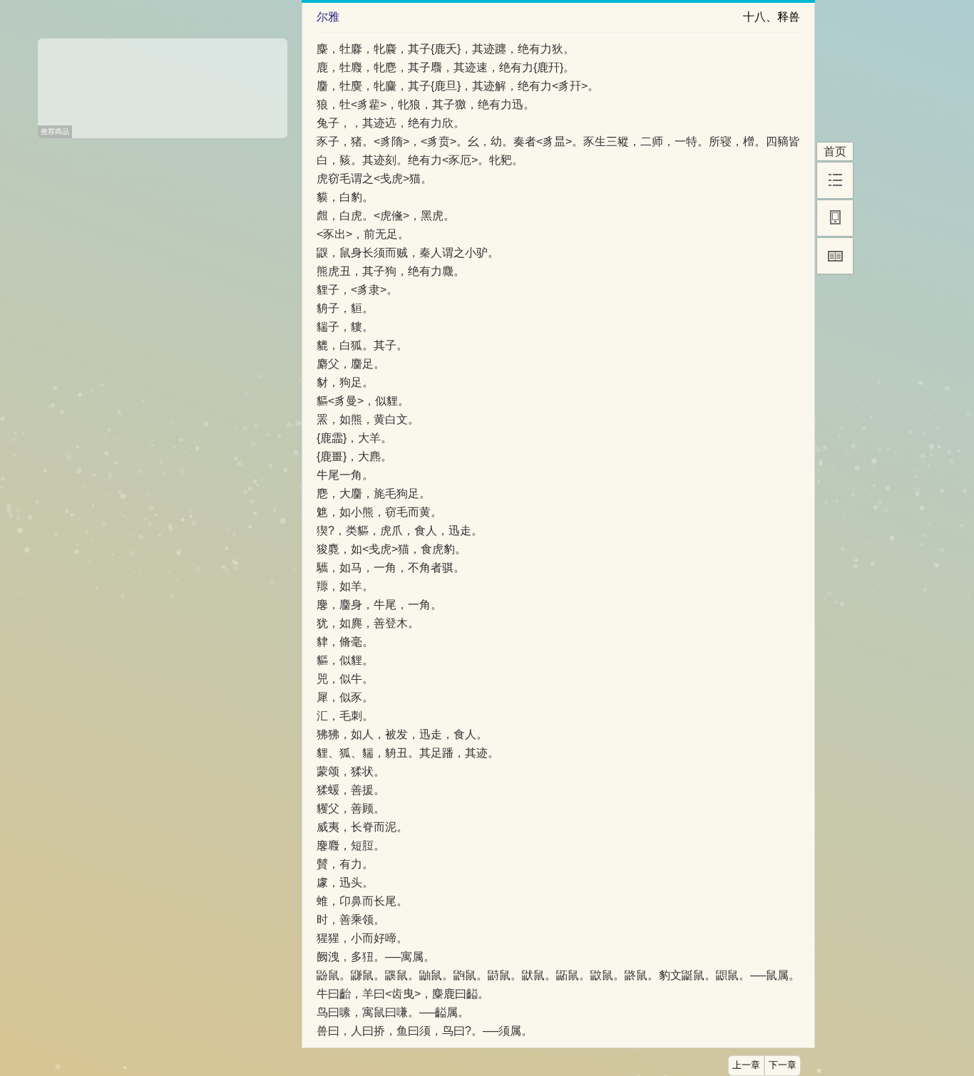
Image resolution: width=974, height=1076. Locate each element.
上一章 (746, 1065)
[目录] (835, 180)
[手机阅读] (835, 218)
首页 (835, 151)
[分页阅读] (835, 256)
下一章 (782, 1065)
